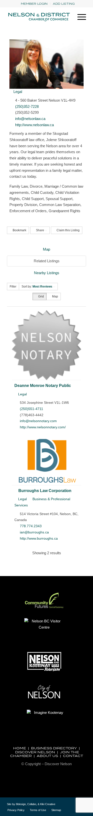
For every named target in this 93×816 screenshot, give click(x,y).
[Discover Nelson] (38, 17)
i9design (21, 804)
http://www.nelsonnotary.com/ (43, 427)
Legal (17, 91)
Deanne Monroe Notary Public (42, 385)
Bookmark (19, 230)
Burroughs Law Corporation (44, 490)
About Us (47, 756)
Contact (73, 756)
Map (46, 249)
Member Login (34, 3)
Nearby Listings (46, 273)
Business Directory (54, 748)
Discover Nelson (35, 752)
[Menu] (79, 17)
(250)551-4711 (31, 409)
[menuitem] (34, 3)
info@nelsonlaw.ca (30, 119)
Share (40, 230)
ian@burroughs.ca (34, 532)
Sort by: (37, 286)
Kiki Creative (47, 804)
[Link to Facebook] (75, 806)
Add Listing (64, 3)
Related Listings (47, 261)
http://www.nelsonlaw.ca (34, 125)
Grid (40, 296)
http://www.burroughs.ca (39, 538)
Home (19, 748)
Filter (13, 286)
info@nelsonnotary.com (38, 421)
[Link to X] (67, 806)
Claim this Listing (68, 230)
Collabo (31, 804)
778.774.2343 (31, 526)
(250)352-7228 (27, 106)
